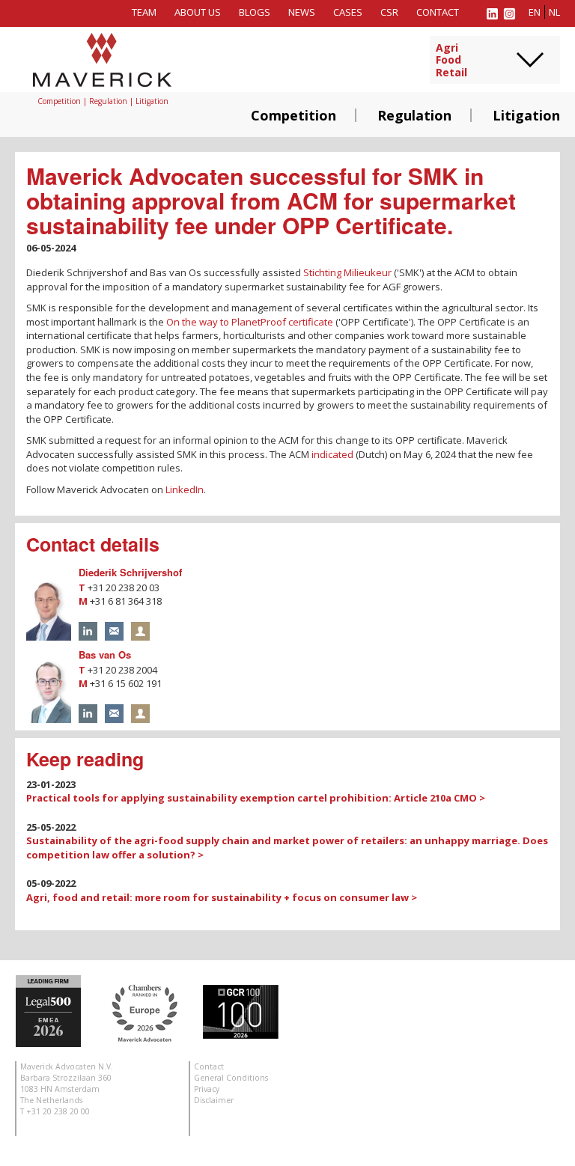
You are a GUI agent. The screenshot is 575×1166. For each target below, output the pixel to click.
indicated (332, 454)
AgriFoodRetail (451, 60)
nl (554, 12)
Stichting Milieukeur (347, 272)
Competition (293, 115)
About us (197, 12)
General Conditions (231, 1077)
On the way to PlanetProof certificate (249, 322)
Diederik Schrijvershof (130, 572)
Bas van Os (105, 654)
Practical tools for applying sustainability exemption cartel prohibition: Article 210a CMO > (255, 798)
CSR (389, 12)
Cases (347, 12)
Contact (437, 12)
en (535, 12)
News (301, 12)
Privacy (206, 1089)
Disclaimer (214, 1100)
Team (144, 12)
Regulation (414, 115)
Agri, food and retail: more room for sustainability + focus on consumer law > (221, 897)
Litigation (526, 115)
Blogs (254, 12)
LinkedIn (184, 489)
